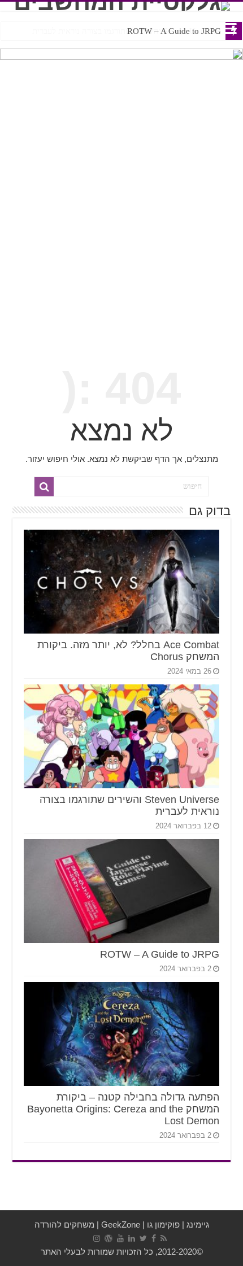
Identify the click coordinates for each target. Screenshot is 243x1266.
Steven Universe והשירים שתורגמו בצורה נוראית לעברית (126, 31)
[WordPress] (108, 1238)
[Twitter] (143, 1238)
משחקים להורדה (64, 1224)
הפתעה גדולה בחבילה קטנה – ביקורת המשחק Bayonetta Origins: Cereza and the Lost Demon (123, 1109)
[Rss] (163, 1238)
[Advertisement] (121, 218)
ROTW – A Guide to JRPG (159, 954)
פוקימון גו (163, 1224)
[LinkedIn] (131, 1238)
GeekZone (120, 1224)
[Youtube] (120, 1238)
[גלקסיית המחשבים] (121, 6)
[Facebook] (153, 1238)
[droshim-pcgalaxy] (121, 66)
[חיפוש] (44, 486)
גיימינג (197, 1224)
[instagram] (96, 1238)
